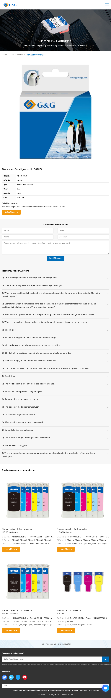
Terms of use (67, 695)
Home (4, 55)
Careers (41, 695)
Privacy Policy (53, 695)
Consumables (17, 55)
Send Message (55, 258)
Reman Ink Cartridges (36, 55)
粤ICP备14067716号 (91, 690)
